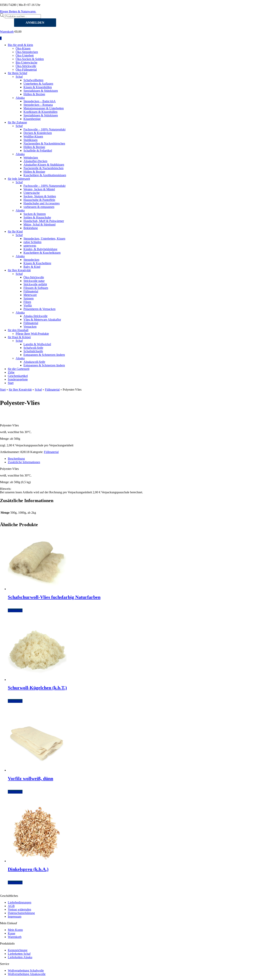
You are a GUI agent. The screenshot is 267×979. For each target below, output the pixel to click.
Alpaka (20, 97)
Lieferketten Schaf (19, 953)
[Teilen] (254, 4)
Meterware (30, 295)
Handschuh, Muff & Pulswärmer (43, 221)
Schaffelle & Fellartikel (37, 150)
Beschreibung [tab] (16, 458)
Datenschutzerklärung (21, 913)
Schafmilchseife (33, 351)
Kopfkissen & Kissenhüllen (40, 111)
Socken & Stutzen (34, 214)
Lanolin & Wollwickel (37, 344)
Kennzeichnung (17, 950)
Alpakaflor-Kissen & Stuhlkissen (43, 164)
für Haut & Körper (19, 337)
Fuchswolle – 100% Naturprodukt (44, 129)
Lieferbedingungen (19, 902)
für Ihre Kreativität (19, 270)
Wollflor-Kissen (33, 136)
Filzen (27, 302)
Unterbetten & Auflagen (38, 83)
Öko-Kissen (23, 48)
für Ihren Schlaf (17, 73)
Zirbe (11, 372)
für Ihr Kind (15, 231)
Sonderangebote (18, 379)
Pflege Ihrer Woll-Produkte (32, 333)
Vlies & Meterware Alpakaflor (42, 319)
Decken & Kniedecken (37, 133)
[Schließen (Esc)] (262, 4)
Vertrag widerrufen (19, 909)
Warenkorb (7, 31)
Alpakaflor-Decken (35, 161)
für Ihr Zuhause (17, 122)
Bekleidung (30, 228)
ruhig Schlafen (32, 242)
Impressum (14, 916)
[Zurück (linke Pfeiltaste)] (7, 489)
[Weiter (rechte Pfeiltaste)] (260, 489)
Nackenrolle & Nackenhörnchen (43, 168)
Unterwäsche (31, 192)
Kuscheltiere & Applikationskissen (44, 175)
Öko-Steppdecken (27, 52)
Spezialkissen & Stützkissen (40, 90)
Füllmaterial (30, 291)
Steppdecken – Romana (38, 104)
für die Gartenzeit (18, 368)
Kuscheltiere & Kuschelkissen (42, 252)
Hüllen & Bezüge (34, 94)
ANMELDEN (35, 22)
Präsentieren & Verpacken (39, 309)
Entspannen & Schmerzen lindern (44, 354)
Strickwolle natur (34, 280)
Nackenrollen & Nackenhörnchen (44, 143)
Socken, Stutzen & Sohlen (39, 196)
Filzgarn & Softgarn (35, 287)
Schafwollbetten (33, 80)
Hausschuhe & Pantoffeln (39, 199)
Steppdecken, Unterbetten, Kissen (44, 238)
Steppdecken (31, 259)
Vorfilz (27, 305)
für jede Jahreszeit (19, 178)
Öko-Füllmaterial (26, 69)
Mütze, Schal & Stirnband (39, 224)
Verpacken (30, 326)
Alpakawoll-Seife (34, 361)
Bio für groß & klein (20, 45)
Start (10, 383)
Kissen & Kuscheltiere (37, 263)
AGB (11, 906)
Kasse (11, 933)
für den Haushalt (18, 330)
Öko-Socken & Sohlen (30, 59)
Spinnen (28, 298)
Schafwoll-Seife (33, 347)
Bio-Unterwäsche (26, 62)
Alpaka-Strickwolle (35, 316)
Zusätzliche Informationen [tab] (24, 462)
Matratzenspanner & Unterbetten (43, 108)
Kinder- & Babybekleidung (40, 249)
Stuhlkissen (30, 140)
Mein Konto (15, 929)
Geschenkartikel (18, 376)
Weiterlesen (15, 610)
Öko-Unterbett (25, 55)
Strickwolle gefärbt (35, 284)
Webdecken (30, 157)
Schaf (19, 76)
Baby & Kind (31, 266)
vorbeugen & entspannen (38, 207)
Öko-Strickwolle (26, 66)
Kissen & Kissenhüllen (37, 87)
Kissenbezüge (32, 118)
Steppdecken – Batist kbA (39, 101)
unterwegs (29, 245)
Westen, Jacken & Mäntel (39, 189)
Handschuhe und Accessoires (41, 203)
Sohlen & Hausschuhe (37, 217)
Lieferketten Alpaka (20, 957)
